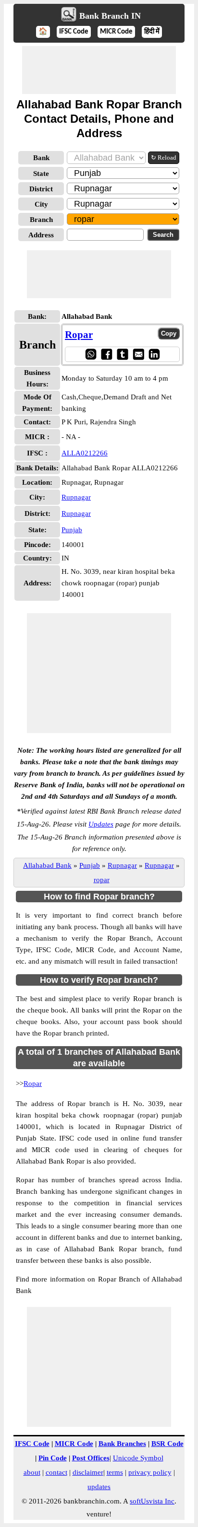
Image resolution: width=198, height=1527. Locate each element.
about (32, 1472)
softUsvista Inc (152, 1501)
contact (56, 1472)
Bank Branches (122, 1443)
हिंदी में (152, 31)
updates (99, 1487)
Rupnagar (76, 497)
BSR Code (167, 1443)
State (41, 173)
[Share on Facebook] (106, 354)
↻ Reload (163, 157)
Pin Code (52, 1458)
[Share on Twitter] (122, 354)
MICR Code (116, 31)
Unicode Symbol (138, 1458)
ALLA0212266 (85, 453)
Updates (100, 824)
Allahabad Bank (47, 865)
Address (41, 235)
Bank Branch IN (110, 16)
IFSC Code (73, 31)
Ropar (79, 334)
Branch (41, 219)
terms (115, 1472)
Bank (41, 158)
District (41, 189)
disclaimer (88, 1472)
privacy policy (150, 1472)
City (41, 204)
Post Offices (91, 1458)
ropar (102, 880)
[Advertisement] (99, 70)
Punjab (72, 530)
